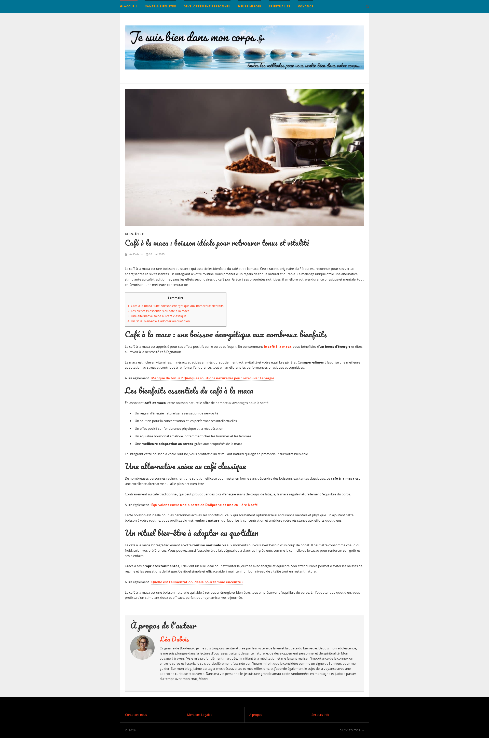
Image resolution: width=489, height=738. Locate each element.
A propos (255, 715)
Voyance (305, 6)
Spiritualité (279, 6)
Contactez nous (136, 715)
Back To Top (351, 730)
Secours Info (320, 715)
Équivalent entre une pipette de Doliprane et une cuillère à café (204, 505)
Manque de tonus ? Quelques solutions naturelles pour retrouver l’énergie (212, 378)
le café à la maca (277, 346)
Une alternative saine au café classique (157, 316)
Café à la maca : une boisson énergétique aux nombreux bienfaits (176, 306)
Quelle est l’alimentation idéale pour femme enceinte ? (197, 582)
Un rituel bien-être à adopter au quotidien (159, 321)
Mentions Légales (199, 715)
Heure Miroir (249, 6)
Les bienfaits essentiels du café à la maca (158, 311)
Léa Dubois (174, 639)
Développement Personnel (207, 6)
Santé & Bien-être (160, 6)
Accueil (130, 6)
